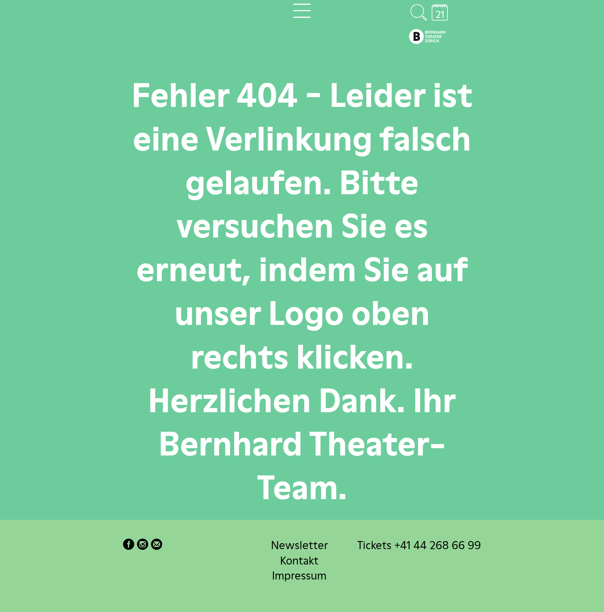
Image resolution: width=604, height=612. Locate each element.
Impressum (299, 575)
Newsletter (299, 545)
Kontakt (299, 560)
